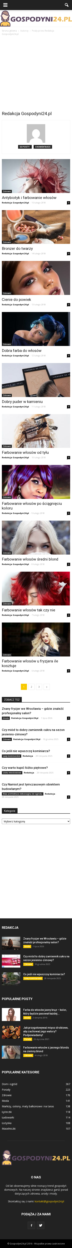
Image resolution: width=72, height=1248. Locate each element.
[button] (67, 5)
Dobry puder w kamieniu (22, 401)
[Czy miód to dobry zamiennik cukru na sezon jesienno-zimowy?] (11, 961)
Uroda (6, 718)
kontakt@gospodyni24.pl (49, 1201)
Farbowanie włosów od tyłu (25, 452)
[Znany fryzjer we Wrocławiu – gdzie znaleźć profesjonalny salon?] (11, 943)
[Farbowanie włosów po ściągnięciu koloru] (36, 482)
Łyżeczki (7, 1112)
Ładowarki (8, 1117)
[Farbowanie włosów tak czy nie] (36, 589)
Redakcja (28, 755)
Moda (5, 1100)
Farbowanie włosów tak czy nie (28, 610)
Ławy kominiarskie (11, 756)
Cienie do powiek (16, 299)
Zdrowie (7, 191)
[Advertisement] (36, 74)
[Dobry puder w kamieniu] (36, 380)
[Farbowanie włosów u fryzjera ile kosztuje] (36, 639)
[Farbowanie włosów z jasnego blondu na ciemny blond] (11, 1052)
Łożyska (6, 1123)
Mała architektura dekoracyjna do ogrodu (22, 794)
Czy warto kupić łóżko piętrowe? (25, 768)
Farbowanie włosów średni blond (30, 559)
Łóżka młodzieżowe (12, 772)
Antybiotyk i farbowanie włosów (29, 197)
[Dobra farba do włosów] (36, 329)
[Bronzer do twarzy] (36, 227)
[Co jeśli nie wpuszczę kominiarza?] (11, 978)
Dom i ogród (9, 1084)
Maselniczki (9, 1128)
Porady (27, 1039)
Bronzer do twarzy (17, 248)
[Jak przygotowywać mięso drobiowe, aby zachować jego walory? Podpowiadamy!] (11, 1032)
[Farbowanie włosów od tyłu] (36, 431)
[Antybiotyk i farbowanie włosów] (36, 176)
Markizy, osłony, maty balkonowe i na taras (28, 1106)
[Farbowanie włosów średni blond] (36, 538)
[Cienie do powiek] (36, 278)
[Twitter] (40, 1225)
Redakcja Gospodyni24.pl (15, 202)
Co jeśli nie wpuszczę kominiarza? (26, 751)
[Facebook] (31, 1225)
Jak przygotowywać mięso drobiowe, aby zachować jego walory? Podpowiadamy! (45, 1031)
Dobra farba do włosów (22, 350)
